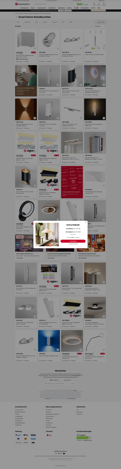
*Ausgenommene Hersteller (73, 243)
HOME (73, 237)
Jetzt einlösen (73, 241)
